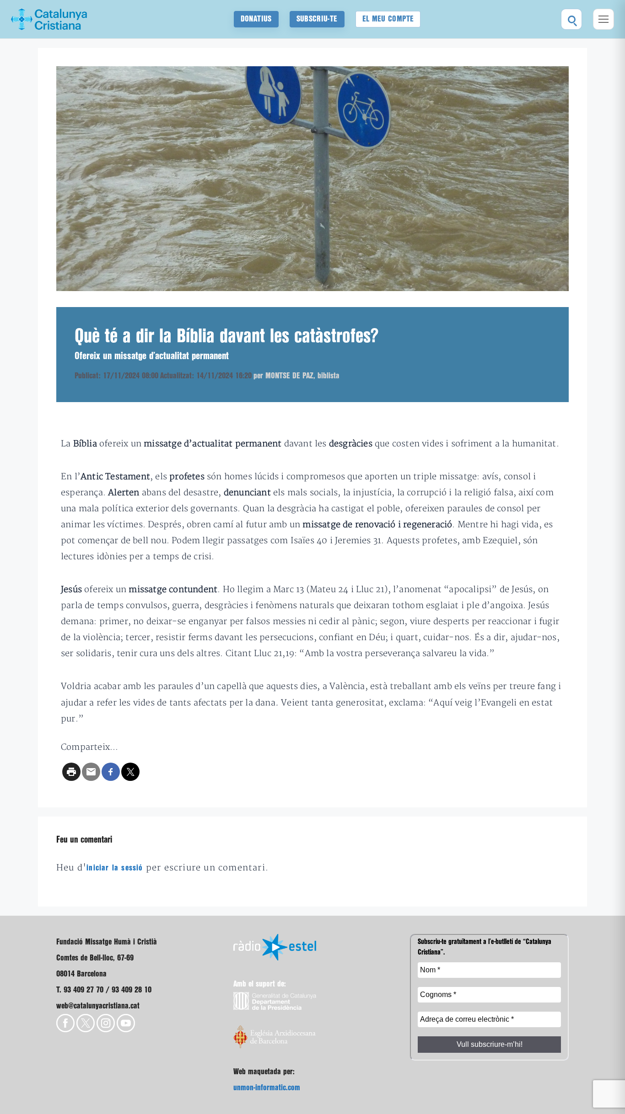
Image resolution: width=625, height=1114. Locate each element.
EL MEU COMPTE (388, 19)
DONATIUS (256, 19)
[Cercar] (571, 19)
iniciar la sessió (114, 868)
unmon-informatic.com (266, 1087)
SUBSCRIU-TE (317, 19)
